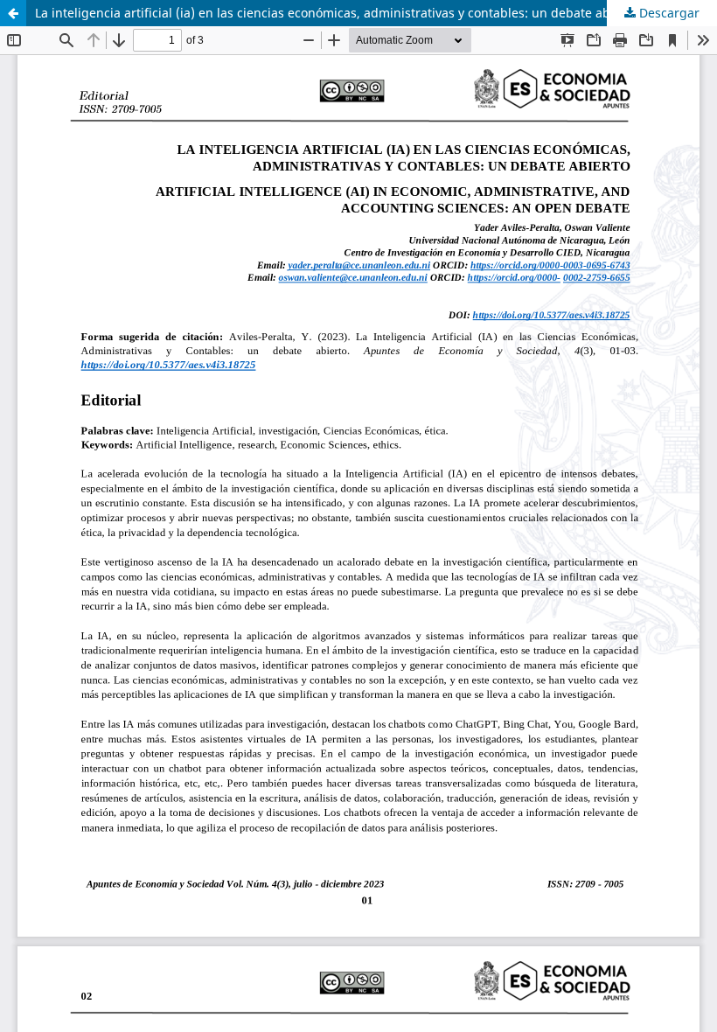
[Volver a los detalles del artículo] (13, 13)
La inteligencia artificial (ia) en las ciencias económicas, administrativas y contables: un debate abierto (336, 12)
